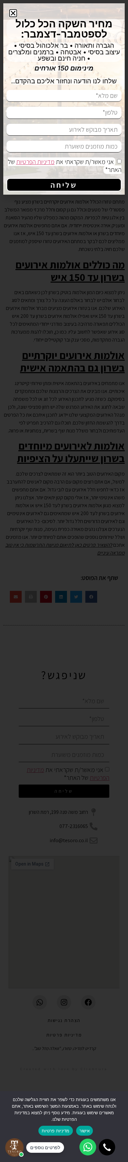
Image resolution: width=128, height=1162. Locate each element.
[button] (107, 1147)
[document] (64, 581)
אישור (84, 1130)
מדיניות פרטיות (56, 1130)
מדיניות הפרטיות (35, 161)
